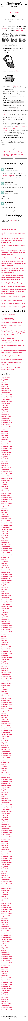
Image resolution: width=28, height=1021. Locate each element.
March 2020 (5, 542)
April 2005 (4, 924)
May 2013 (4, 717)
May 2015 (4, 666)
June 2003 (4, 969)
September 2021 (6, 504)
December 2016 (6, 625)
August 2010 (5, 788)
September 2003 (6, 963)
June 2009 (4, 817)
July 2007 (4, 867)
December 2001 (6, 1008)
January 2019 (5, 572)
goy (6, 143)
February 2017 (6, 621)
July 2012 (4, 738)
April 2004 (4, 950)
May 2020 (4, 538)
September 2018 (6, 580)
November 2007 (6, 858)
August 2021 (5, 506)
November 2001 (6, 1010)
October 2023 (5, 450)
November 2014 (6, 679)
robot (16, 71)
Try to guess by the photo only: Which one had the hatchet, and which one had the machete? (13, 252)
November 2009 (6, 807)
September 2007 (6, 862)
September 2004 (6, 939)
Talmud (13, 128)
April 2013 (4, 719)
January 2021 (5, 521)
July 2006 (4, 892)
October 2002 (5, 986)
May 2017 (4, 615)
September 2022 (6, 478)
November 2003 (6, 958)
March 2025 (5, 414)
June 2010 (4, 792)
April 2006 (4, 899)
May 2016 (4, 640)
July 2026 (4, 380)
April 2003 (4, 973)
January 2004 (5, 954)
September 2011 (6, 760)
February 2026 (6, 390)
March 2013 (5, 721)
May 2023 (4, 461)
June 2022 (4, 484)
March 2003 (5, 976)
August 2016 (5, 634)
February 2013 (6, 724)
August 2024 (5, 429)
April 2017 (4, 617)
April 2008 (4, 847)
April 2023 (4, 463)
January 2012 (5, 751)
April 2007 (4, 873)
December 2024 (6, 420)
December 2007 (6, 856)
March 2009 (5, 824)
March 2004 (5, 952)
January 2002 (5, 1005)
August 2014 (5, 685)
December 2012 (6, 728)
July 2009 (4, 815)
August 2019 (5, 557)
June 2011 (4, 766)
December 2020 (6, 523)
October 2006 (5, 886)
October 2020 (5, 527)
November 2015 (6, 653)
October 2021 (5, 501)
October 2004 (5, 937)
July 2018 (4, 585)
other (15, 109)
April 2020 (4, 540)
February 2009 (6, 826)
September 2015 (6, 657)
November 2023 (6, 448)
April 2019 (4, 565)
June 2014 (4, 689)
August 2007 (5, 864)
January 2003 (5, 980)
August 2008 (5, 839)
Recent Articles (8, 229)
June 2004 (4, 946)
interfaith (6, 130)
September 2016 (6, 632)
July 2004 (4, 943)
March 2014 (5, 696)
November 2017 (6, 602)
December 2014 (6, 677)
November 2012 (6, 730)
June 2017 (4, 612)
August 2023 (5, 454)
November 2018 (6, 576)
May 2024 (4, 435)
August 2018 (5, 583)
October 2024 (5, 425)
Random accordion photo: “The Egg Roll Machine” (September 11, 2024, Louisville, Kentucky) (13, 270)
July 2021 (4, 508)
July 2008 (4, 841)
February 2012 (6, 749)
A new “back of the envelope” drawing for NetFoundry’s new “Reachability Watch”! (13, 340)
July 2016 (4, 636)
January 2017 (5, 623)
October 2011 (5, 758)
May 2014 (4, 691)
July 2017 (4, 610)
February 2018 (6, 595)
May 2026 (4, 384)
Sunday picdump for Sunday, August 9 (13, 258)
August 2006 (5, 890)
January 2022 (5, 495)
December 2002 (6, 982)
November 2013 (6, 704)
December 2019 (6, 548)
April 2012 (4, 745)
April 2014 (4, 694)
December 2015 (6, 651)
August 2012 (5, 736)
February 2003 (6, 978)
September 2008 (6, 837)
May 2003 (4, 971)
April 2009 (4, 822)
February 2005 (6, 929)
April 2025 (4, 412)
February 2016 (6, 647)
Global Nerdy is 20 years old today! (12, 356)
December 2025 (6, 395)
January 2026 (5, 393)
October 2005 (5, 911)
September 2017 (6, 606)
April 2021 (4, 514)
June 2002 (4, 995)
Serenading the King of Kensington (12, 283)
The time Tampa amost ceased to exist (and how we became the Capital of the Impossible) (13, 263)
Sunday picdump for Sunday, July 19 (13, 303)
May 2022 (4, 486)
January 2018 (5, 598)
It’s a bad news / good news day (11, 300)
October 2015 (5, 655)
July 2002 (4, 993)
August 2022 (5, 480)
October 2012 (5, 732)
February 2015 (6, 672)
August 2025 (5, 403)
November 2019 (6, 551)
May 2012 (4, 743)
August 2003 (5, 965)
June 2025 (4, 407)
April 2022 (4, 489)
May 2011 (4, 768)
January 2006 (5, 905)
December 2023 (6, 446)
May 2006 (4, 896)
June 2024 (4, 433)
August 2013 (5, 711)
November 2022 (6, 474)
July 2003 (4, 967)
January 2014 (5, 700)
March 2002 (5, 1001)
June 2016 (4, 638)
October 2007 (5, 860)
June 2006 (4, 894)
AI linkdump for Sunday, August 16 (12, 359)
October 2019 (5, 553)
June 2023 (4, 459)
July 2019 (4, 559)
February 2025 (6, 416)
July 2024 (4, 431)
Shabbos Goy (15, 86)
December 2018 (6, 574)
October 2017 (5, 604)
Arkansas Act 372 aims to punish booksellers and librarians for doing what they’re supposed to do (12, 277)
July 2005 (4, 918)
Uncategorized (14, 12)
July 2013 (4, 713)
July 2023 (4, 457)
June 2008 (4, 843)
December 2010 (6, 779)
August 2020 (5, 531)
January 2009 (5, 828)
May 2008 (4, 845)
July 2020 (4, 533)
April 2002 (4, 999)
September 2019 (6, 555)
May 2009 (4, 820)
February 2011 (5, 775)
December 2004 (6, 933)
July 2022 (4, 482)
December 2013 (6, 702)
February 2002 (6, 1003)
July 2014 (4, 687)
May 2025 (4, 410)
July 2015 (4, 662)
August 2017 (5, 608)
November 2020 (6, 525)
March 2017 (5, 619)
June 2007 (4, 869)
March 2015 (5, 670)
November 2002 (6, 984)
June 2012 (4, 741)
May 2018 (4, 589)
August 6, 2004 (20, 19)
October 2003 (5, 961)
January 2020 (5, 546)
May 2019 (4, 563)
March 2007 (5, 875)
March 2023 (5, 465)
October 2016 (5, 630)
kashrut (18, 127)
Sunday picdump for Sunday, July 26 (13, 297)
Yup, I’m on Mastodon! (8, 314)
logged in (13, 220)
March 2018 (5, 593)
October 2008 (5, 835)
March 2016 (5, 645)
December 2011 (6, 753)
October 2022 (5, 476)
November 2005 (6, 909)
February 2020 (6, 544)
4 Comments (14, 22)
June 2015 (4, 664)
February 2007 (6, 877)
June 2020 (4, 536)
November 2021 (6, 499)
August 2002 (5, 990)
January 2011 (5, 777)
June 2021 (4, 510)
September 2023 (6, 452)
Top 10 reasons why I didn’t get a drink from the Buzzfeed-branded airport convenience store (13, 291)
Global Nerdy (7, 319)
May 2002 (4, 997)
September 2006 (6, 888)
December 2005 (6, 907)
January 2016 (5, 649)
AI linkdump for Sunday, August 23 (12, 322)
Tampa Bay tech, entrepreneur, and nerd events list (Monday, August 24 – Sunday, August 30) (13, 333)
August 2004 (5, 941)
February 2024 (6, 442)
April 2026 (4, 386)
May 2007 (4, 871)
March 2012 (5, 747)
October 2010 (5, 783)
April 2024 (4, 437)
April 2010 (4, 796)
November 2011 (6, 756)
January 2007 (5, 879)
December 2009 (6, 805)
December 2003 (6, 956)
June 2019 (4, 561)
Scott (20, 28)
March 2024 (5, 439)
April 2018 (4, 591)
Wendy (3, 28)
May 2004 (4, 948)
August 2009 (5, 813)
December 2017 (6, 600)
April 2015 (4, 668)
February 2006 (6, 903)
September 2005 (6, 914)
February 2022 (6, 493)
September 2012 (6, 734)
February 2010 (6, 800)
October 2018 (5, 578)
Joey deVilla (10, 19)
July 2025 (4, 405)
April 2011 (4, 770)
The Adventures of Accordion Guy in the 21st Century (14, 4)
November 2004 (6, 935)
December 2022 (6, 472)
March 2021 (5, 516)
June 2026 (4, 382)
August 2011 (5, 762)
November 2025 (6, 397)
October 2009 (5, 809)
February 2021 (6, 519)
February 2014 (6, 698)
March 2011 (4, 773)
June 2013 (4, 715)
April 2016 (4, 642)
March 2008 (5, 850)
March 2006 (5, 901)
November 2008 (6, 832)
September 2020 (6, 529)
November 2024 (6, 422)
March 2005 (5, 926)
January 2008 (5, 854)
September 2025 (6, 401)
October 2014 (5, 681)
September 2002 (6, 988)
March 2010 (5, 798)
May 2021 (4, 512)
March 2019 (5, 568)
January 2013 (5, 726)
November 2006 (6, 884)
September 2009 (6, 811)
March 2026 (5, 388)
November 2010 (6, 781)
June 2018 (4, 587)
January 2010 (5, 803)
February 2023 (6, 467)
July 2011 (4, 764)
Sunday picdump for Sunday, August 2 (13, 286)
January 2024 (5, 444)
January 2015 (5, 674)
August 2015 (5, 659)
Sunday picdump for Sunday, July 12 (13, 307)
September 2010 (6, 785)
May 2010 (4, 794)
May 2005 (4, 922)
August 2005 (5, 916)
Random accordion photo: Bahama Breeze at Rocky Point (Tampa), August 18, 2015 (12, 240)
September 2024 (6, 427)
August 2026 (5, 378)
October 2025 (5, 399)
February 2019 (6, 570)
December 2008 (6, 830)
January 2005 (5, 931)
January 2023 (5, 469)
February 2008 (6, 852)
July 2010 (4, 790)
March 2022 (5, 491)
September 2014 (6, 683)
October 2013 (5, 706)
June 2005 (4, 920)
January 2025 (5, 418)
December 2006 (6, 882)
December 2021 (6, 497)
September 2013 (6, 709)
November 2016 (6, 627)
